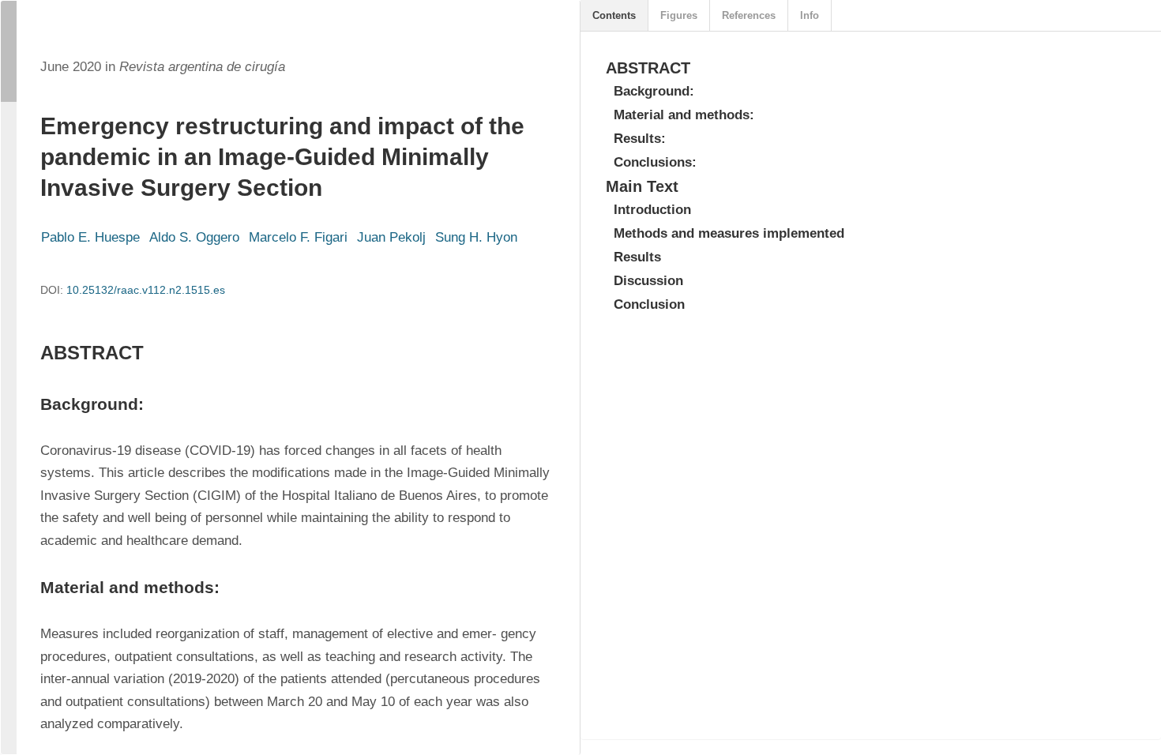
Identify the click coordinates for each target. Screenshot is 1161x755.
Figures (678, 15)
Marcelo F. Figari (298, 237)
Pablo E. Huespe (90, 237)
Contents (614, 15)
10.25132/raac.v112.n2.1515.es (145, 290)
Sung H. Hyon (476, 237)
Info (809, 15)
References (749, 15)
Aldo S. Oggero (194, 237)
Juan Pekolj (391, 237)
